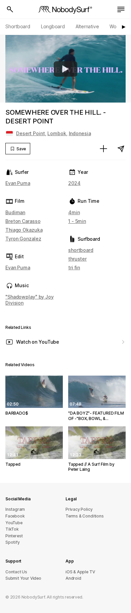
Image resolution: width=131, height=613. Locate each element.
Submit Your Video (23, 578)
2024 (74, 183)
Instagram (15, 509)
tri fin (74, 267)
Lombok (56, 133)
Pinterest (14, 535)
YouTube (14, 522)
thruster (77, 259)
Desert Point (30, 133)
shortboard (80, 250)
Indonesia (80, 133)
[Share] (121, 148)
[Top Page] (65, 9)
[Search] (10, 9)
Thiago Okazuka (23, 230)
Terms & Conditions (85, 516)
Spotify (12, 542)
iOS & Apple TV (80, 571)
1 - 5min (77, 221)
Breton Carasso (22, 221)
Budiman (15, 212)
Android (73, 578)
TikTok (12, 529)
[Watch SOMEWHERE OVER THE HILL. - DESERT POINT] (65, 69)
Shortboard (17, 26)
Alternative (87, 26)
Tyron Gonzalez (23, 238)
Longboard (53, 26)
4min (74, 212)
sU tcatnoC (16, 571)
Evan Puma (17, 183)
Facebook (15, 516)
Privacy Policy (79, 509)
